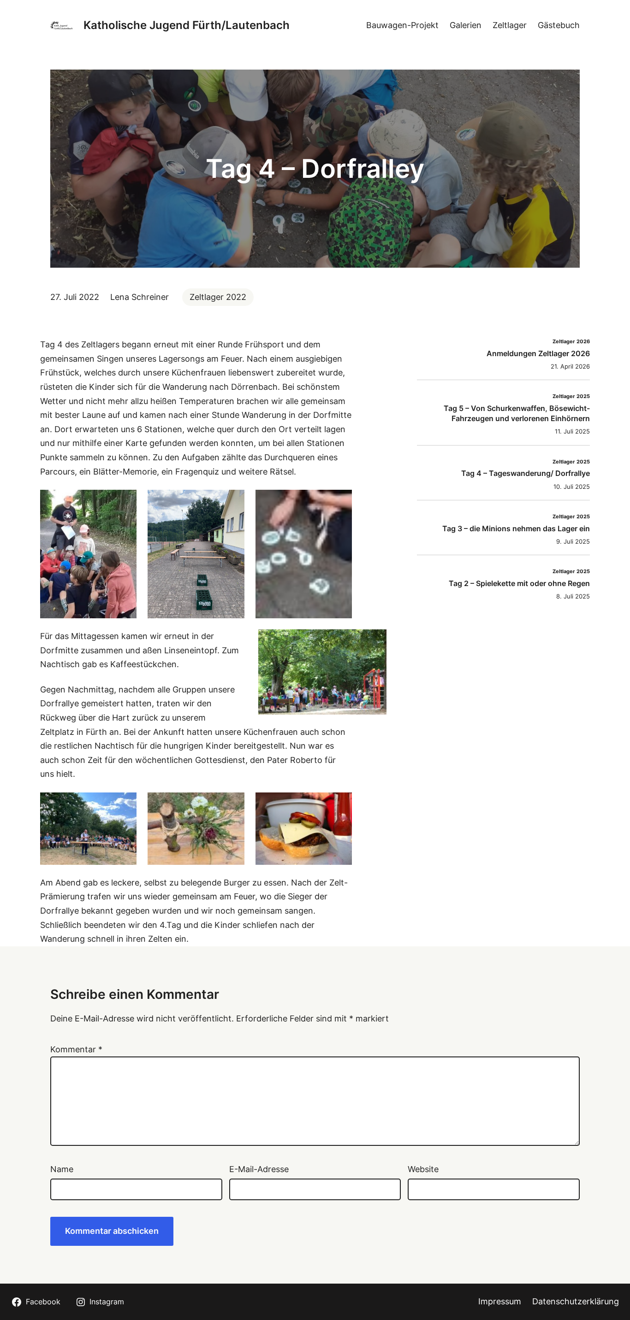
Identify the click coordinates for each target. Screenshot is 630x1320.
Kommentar (76, 1049)
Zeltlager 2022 (218, 297)
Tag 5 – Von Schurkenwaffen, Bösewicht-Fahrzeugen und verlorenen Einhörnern (517, 413)
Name (61, 1169)
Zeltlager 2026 (571, 342)
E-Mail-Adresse (259, 1169)
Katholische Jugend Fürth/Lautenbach (186, 25)
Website (423, 1169)
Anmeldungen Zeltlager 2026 (538, 353)
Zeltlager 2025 (571, 396)
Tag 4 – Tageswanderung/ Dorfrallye (525, 473)
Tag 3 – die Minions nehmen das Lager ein (516, 528)
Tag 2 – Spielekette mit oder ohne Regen (519, 583)
